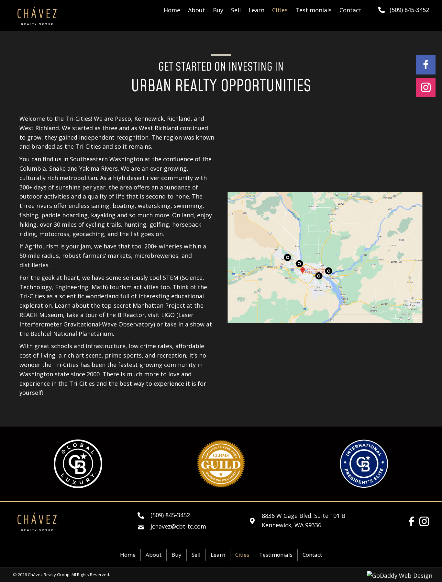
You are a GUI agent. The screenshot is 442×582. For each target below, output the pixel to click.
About (153, 554)
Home (128, 554)
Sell (196, 554)
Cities (242, 554)
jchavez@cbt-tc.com (178, 526)
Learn (218, 554)
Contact (312, 554)
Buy (176, 554)
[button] (426, 64)
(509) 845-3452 (409, 10)
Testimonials (276, 554)
